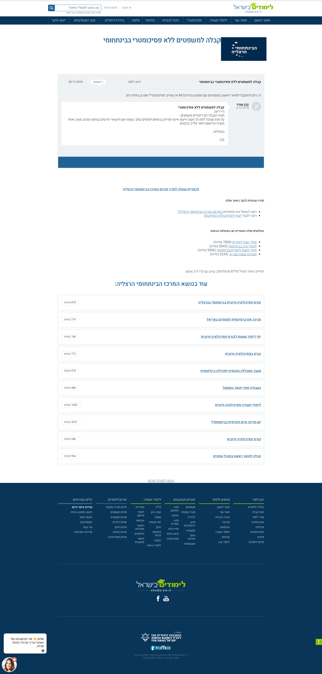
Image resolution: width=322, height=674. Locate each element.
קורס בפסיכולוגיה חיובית (243, 353)
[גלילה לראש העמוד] (319, 663)
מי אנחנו (126, 8)
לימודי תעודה (218, 20)
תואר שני (241, 20)
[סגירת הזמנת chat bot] (43, 650)
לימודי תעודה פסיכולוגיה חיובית (238, 405)
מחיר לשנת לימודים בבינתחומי (237, 250)
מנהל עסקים (188, 512)
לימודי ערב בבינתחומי (242, 246)
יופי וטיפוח (155, 522)
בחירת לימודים (114, 20)
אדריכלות (173, 529)
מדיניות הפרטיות (83, 532)
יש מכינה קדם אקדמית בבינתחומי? (236, 422)
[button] (161, 82)
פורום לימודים (256, 542)
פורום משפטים (118, 512)
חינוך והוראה (191, 537)
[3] (174, 271)
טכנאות (140, 520)
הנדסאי (150, 20)
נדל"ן (158, 507)
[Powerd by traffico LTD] (161, 648)
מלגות (136, 20)
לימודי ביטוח (154, 545)
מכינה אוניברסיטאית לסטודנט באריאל (234, 319)
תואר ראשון (262, 20)
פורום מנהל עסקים (116, 507)
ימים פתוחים (257, 532)
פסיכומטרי (194, 20)
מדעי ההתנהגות (189, 524)
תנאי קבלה (258, 512)
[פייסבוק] (158, 598)
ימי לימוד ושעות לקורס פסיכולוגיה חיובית (231, 336)
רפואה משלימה (139, 527)
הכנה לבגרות (170, 20)
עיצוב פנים (173, 534)
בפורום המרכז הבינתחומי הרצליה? (200, 211)
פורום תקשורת (119, 517)
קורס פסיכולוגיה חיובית (244, 439)
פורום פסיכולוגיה (117, 537)
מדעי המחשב (174, 508)
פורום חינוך (120, 527)
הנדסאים (225, 527)
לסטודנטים (86, 522)
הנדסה (175, 515)
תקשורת (190, 530)
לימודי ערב (224, 542)
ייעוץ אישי (59, 20)
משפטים (190, 507)
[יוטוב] (166, 598)
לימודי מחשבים (139, 540)
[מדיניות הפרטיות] (319, 642)
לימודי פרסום (140, 514)
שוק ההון (156, 512)
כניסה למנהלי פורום (161, 480)
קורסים (226, 537)
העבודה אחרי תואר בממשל (242, 387)
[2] (178, 271)
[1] (182, 271)
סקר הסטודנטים (84, 20)
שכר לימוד (258, 517)
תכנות (157, 540)
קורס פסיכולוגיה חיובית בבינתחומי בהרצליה (229, 302)
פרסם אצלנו (110, 8)
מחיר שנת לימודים (244, 242)
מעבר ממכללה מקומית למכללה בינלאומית (231, 370)
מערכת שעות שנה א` (243, 254)
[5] (166, 271)
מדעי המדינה (175, 522)
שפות (158, 517)
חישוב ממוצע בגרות (81, 512)
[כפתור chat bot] (9, 664)
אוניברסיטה (257, 522)
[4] (170, 271)
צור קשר (87, 527)
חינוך (158, 527)
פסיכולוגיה (173, 539)
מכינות (226, 522)
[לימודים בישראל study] (253, 8)
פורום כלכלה (119, 522)
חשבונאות (189, 544)
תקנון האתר (85, 517)
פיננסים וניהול (157, 533)
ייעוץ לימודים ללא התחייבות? (223, 215)
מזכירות (140, 507)
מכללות (259, 527)
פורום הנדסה (120, 532)
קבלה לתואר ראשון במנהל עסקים (237, 456)
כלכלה (191, 517)
